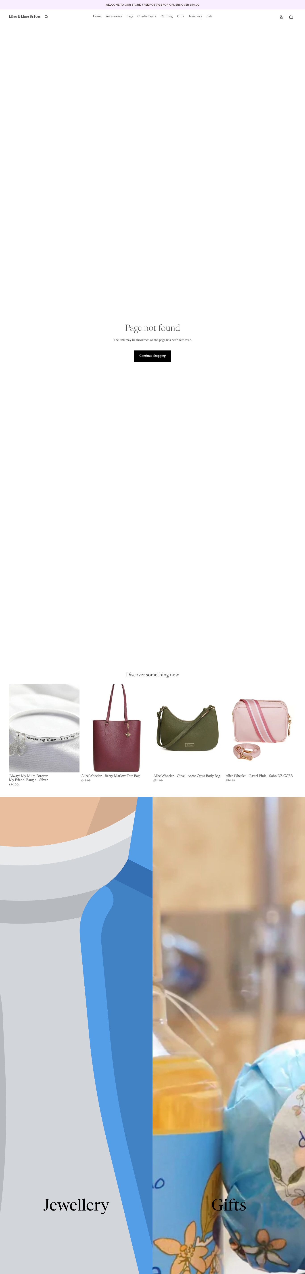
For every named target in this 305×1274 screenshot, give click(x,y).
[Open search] (46, 17)
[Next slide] (145, 728)
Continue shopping (152, 356)
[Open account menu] (281, 17)
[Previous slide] (88, 728)
